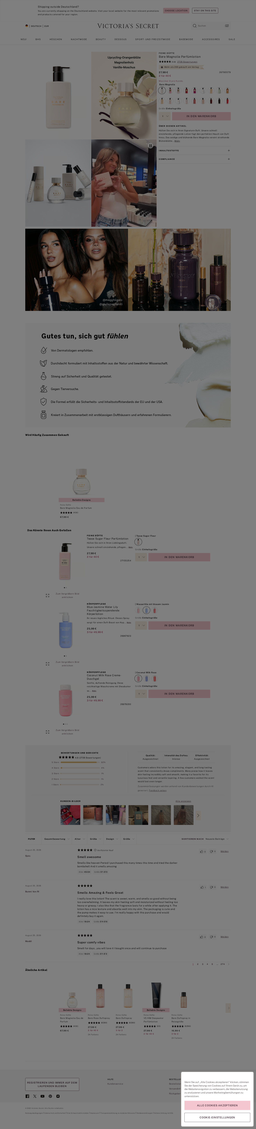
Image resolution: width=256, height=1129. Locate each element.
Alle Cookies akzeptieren (217, 1105)
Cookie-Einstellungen (217, 1117)
